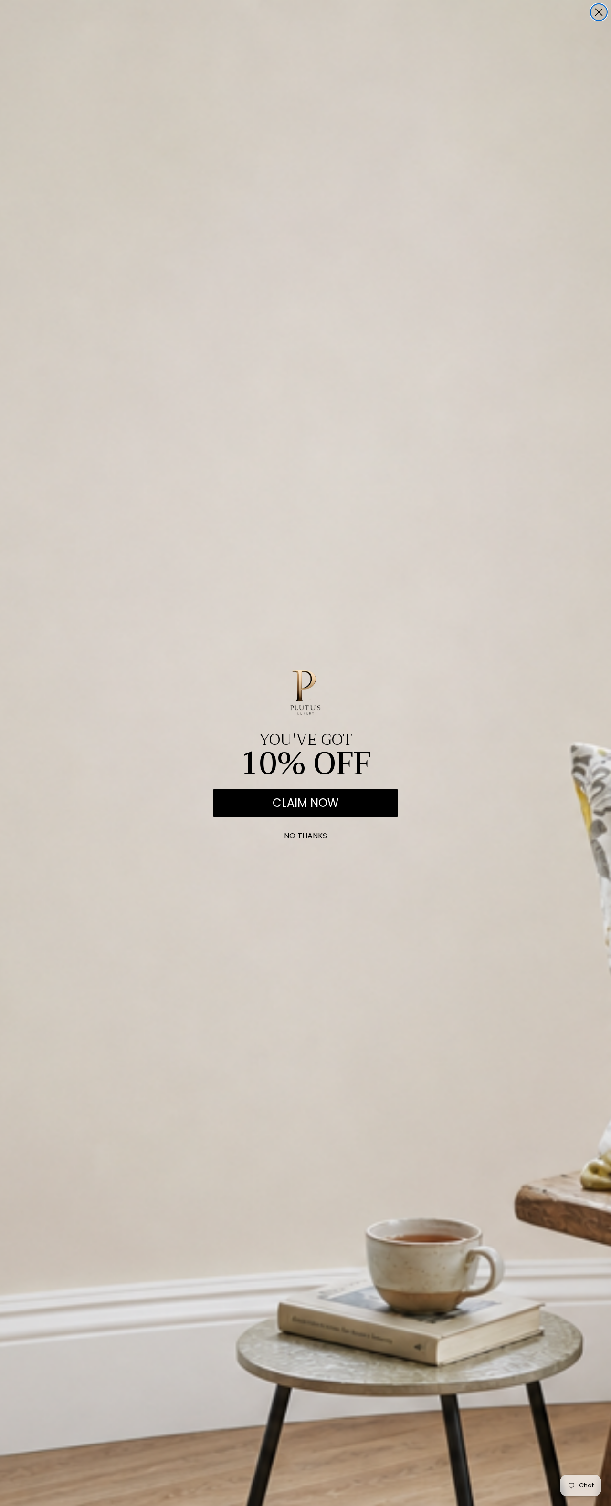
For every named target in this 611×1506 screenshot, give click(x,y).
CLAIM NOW (305, 803)
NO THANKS (305, 833)
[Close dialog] (598, 12)
